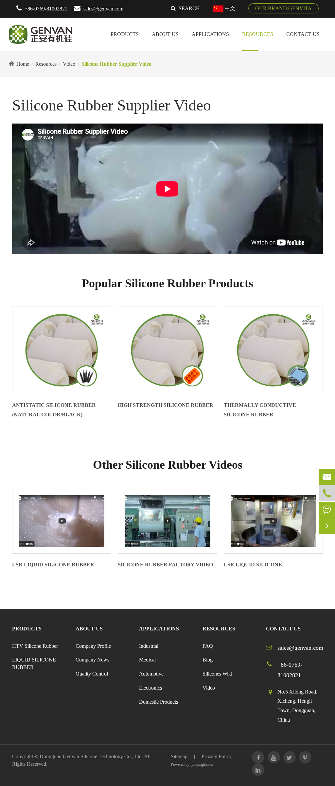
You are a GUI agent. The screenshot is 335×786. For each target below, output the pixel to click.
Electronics (150, 688)
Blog (208, 659)
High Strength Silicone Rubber (165, 405)
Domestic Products (158, 702)
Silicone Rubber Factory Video (165, 564)
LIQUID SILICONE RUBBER (34, 663)
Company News (92, 659)
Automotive (151, 674)
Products (125, 34)
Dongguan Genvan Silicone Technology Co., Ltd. (91, 756)
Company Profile (93, 646)
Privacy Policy (217, 756)
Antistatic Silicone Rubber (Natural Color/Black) (54, 409)
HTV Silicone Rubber (35, 646)
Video (69, 64)
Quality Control (92, 674)
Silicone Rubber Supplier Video (116, 64)
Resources (257, 34)
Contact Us (303, 34)
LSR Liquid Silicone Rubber (53, 564)
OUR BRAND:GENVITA (283, 8)
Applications (210, 34)
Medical (147, 659)
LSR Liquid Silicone (253, 564)
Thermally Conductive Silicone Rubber (260, 409)
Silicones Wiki (217, 674)
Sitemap (179, 756)
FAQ (208, 646)
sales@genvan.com (103, 8)
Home (22, 64)
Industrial (148, 646)
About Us (165, 34)
